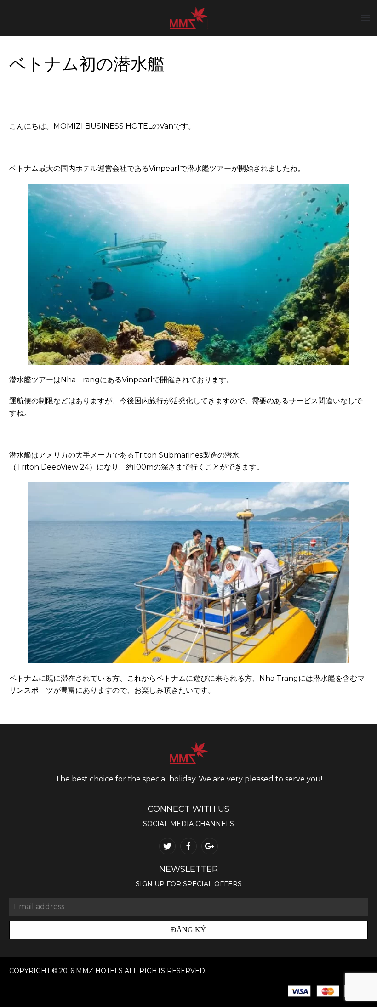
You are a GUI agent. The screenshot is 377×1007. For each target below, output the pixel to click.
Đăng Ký (188, 929)
